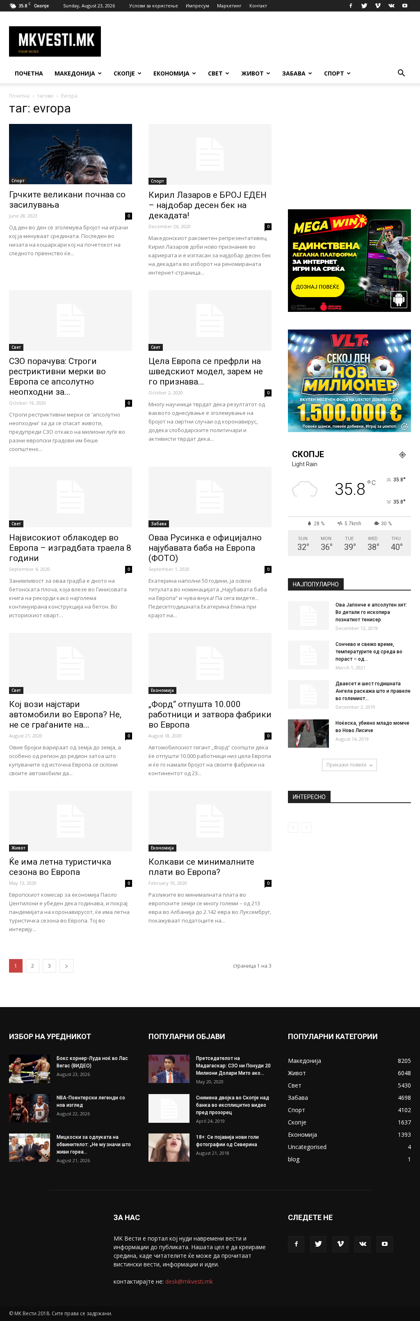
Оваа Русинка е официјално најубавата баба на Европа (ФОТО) (205, 548)
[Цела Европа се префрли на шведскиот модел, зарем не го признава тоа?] (210, 320)
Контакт (258, 5)
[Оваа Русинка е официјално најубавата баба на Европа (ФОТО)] (210, 497)
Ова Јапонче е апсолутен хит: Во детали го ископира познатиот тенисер (371, 612)
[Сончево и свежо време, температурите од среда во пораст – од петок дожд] (308, 655)
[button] (401, 74)
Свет (215, 73)
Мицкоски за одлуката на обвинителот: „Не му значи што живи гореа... (94, 1144)
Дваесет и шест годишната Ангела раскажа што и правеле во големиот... (373, 691)
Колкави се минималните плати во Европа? (201, 867)
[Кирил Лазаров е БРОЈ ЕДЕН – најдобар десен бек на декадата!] (210, 154)
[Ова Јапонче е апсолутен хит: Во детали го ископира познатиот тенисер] (308, 615)
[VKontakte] (391, 5)
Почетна (29, 73)
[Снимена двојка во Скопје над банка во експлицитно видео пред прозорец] (168, 1108)
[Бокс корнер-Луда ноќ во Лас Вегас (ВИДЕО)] (29, 1069)
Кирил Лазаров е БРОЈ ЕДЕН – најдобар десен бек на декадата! (207, 205)
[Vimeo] (378, 5)
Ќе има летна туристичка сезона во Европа (60, 867)
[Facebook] (351, 5)
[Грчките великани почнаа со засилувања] (70, 154)
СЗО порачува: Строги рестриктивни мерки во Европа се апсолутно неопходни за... (57, 376)
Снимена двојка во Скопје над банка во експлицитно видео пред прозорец (232, 1105)
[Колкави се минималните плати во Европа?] (210, 821)
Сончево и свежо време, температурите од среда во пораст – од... (369, 651)
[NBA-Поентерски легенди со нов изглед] (29, 1108)
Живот (252, 73)
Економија (171, 73)
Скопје (124, 73)
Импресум (197, 5)
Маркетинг (229, 5)
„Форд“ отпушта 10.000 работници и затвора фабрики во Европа (210, 714)
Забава (294, 73)
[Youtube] (405, 5)
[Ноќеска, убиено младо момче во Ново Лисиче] (308, 733)
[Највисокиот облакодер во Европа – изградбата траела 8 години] (70, 497)
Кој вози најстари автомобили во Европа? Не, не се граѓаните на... (65, 714)
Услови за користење (153, 5)
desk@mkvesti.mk (189, 1281)
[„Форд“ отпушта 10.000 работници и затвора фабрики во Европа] (210, 663)
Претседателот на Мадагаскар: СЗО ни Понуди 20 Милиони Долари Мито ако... (233, 1065)
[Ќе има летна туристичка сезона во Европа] (70, 821)
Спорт (334, 73)
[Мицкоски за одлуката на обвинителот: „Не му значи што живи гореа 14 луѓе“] (29, 1147)
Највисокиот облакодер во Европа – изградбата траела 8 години (70, 548)
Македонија (75, 73)
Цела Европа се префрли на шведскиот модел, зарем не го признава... (205, 371)
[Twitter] (364, 5)
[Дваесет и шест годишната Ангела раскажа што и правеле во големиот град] (308, 694)
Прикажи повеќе (346, 764)
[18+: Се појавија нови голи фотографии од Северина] (168, 1147)
